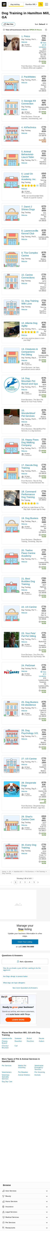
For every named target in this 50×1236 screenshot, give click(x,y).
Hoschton (30, 1041)
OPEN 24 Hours (35, 30)
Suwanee (18, 1038)
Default (42, 24)
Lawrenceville (7, 1038)
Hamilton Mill (18, 871)
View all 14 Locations (42, 45)
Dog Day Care (37, 789)
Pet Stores (35, 668)
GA (10, 871)
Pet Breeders (23, 1072)
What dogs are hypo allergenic (14, 983)
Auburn (41, 1041)
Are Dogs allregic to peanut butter (15, 976)
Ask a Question (26, 962)
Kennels (38, 1075)
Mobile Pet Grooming (22, 1066)
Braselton (18, 1041)
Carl (16, 1046)
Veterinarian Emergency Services (39, 1067)
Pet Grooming (40, 1072)
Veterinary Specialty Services (5, 1077)
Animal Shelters (24, 1075)
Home (4, 871)
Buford (29, 1038)
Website (24, 42)
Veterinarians (7, 1072)
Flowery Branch (5, 1042)
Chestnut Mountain (5, 1047)
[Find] (40, 4)
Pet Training (36, 160)
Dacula (41, 1038)
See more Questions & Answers (25, 988)
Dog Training (25, 39)
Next (38, 882)
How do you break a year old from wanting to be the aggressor (22, 969)
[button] (46, 4)
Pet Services (36, 39)
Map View (10, 24)
